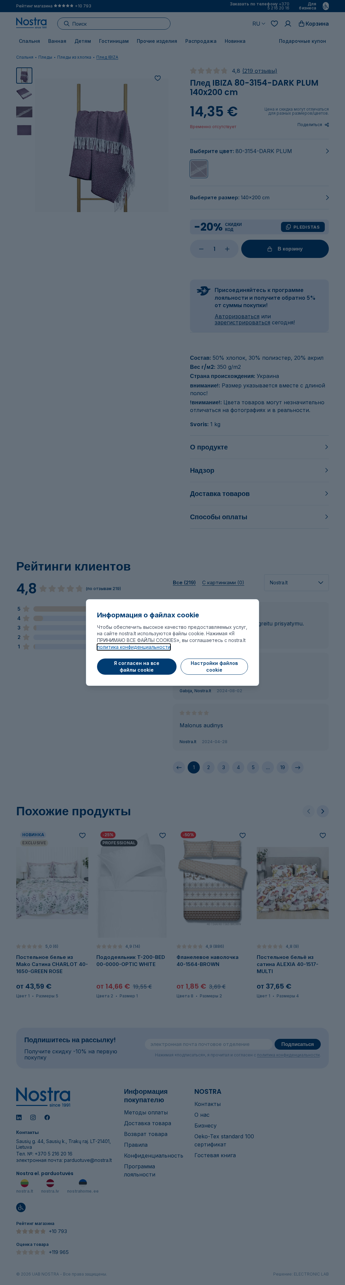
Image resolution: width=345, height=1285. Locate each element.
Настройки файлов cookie (214, 666)
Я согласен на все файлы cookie (136, 666)
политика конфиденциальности (133, 647)
